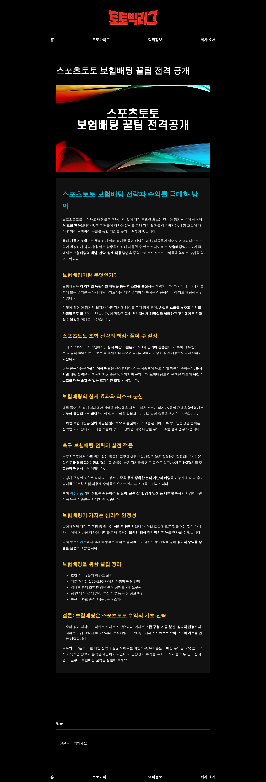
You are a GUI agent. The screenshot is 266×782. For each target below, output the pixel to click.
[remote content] (133, 425)
